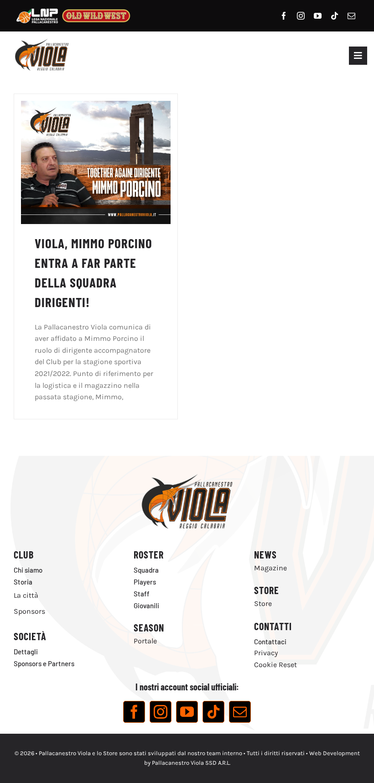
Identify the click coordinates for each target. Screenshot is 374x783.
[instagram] (301, 16)
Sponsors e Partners (44, 663)
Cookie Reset (275, 664)
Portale (145, 641)
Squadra (146, 570)
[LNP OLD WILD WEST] (73, 8)
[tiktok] (334, 16)
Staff (142, 594)
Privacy (266, 652)
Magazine (270, 568)
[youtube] (318, 16)
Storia (23, 582)
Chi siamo (28, 570)
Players (145, 582)
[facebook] (284, 16)
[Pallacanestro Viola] (41, 41)
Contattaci (270, 641)
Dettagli (26, 651)
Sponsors (29, 611)
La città (26, 595)
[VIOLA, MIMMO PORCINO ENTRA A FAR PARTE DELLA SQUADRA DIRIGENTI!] (96, 106)
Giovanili (146, 605)
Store (263, 603)
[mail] (351, 16)
